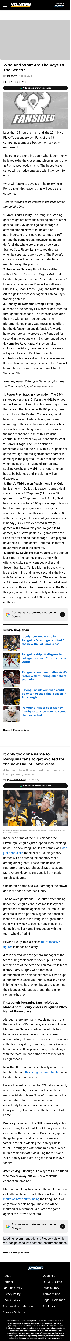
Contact (8, 1281)
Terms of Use (51, 1294)
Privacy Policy (12, 1294)
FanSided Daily (12, 1288)
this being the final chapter (42, 1072)
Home (6, 730)
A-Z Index (49, 1306)
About (7, 1275)
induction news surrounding (21, 1199)
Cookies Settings (14, 1312)
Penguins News (21, 730)
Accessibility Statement (18, 1306)
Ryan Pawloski (16, 779)
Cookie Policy (11, 1300)
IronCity (12, 75)
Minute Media (19, 1321)
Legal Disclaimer (54, 1300)
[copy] (23, 82)
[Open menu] (5, 5)
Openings (49, 1275)
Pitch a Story (51, 1288)
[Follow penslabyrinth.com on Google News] (62, 614)
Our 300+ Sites (52, 1281)
